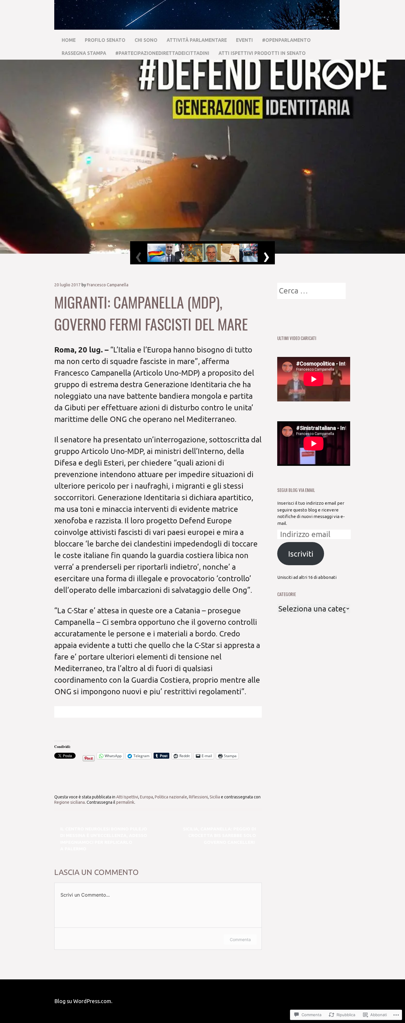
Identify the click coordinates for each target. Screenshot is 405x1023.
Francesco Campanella (107, 284)
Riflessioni (198, 797)
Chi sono (146, 40)
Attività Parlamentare (197, 40)
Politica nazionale (171, 797)
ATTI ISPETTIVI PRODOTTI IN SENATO (262, 53)
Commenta (240, 939)
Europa (146, 797)
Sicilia (215, 797)
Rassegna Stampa (84, 53)
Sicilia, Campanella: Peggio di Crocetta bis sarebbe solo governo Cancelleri (219, 835)
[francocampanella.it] (196, 27)
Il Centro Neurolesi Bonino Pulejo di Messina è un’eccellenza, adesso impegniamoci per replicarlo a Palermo (103, 839)
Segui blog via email (296, 490)
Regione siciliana (69, 802)
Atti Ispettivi (127, 797)
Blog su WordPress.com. (83, 1001)
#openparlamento (286, 40)
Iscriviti (300, 553)
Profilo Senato (105, 40)
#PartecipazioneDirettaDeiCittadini (162, 53)
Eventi (244, 40)
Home (69, 40)
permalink (125, 802)
